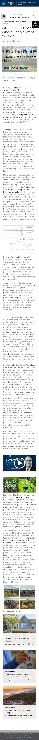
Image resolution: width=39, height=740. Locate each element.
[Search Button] (34, 16)
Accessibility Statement (13, 737)
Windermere (30, 733)
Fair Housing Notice (26, 737)
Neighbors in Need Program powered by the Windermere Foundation (19, 540)
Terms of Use (14, 735)
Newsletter (26, 21)
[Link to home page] (11, 3)
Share (35, 26)
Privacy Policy (24, 735)
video (24, 93)
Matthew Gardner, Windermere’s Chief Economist (15, 90)
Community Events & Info (11, 21)
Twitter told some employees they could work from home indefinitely (19, 189)
